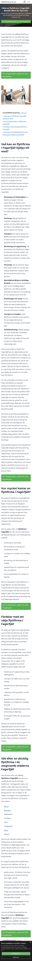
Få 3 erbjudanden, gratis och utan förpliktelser (16, 21)
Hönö (6, 830)
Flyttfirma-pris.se (8, 2)
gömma (23, 113)
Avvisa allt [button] (16, 957)
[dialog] (16, 951)
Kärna (6, 806)
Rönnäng (7, 810)
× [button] (30, 942)
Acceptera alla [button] (16, 953)
